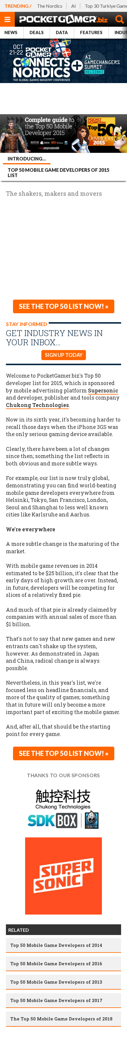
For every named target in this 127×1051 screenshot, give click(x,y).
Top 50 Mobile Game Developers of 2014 (56, 945)
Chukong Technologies (37, 405)
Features (91, 32)
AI (73, 6)
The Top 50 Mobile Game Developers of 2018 (61, 1019)
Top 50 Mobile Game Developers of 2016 (56, 963)
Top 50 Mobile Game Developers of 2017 (56, 1000)
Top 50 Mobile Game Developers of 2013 (56, 982)
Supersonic (103, 390)
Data (62, 32)
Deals (37, 32)
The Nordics (49, 6)
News (10, 32)
